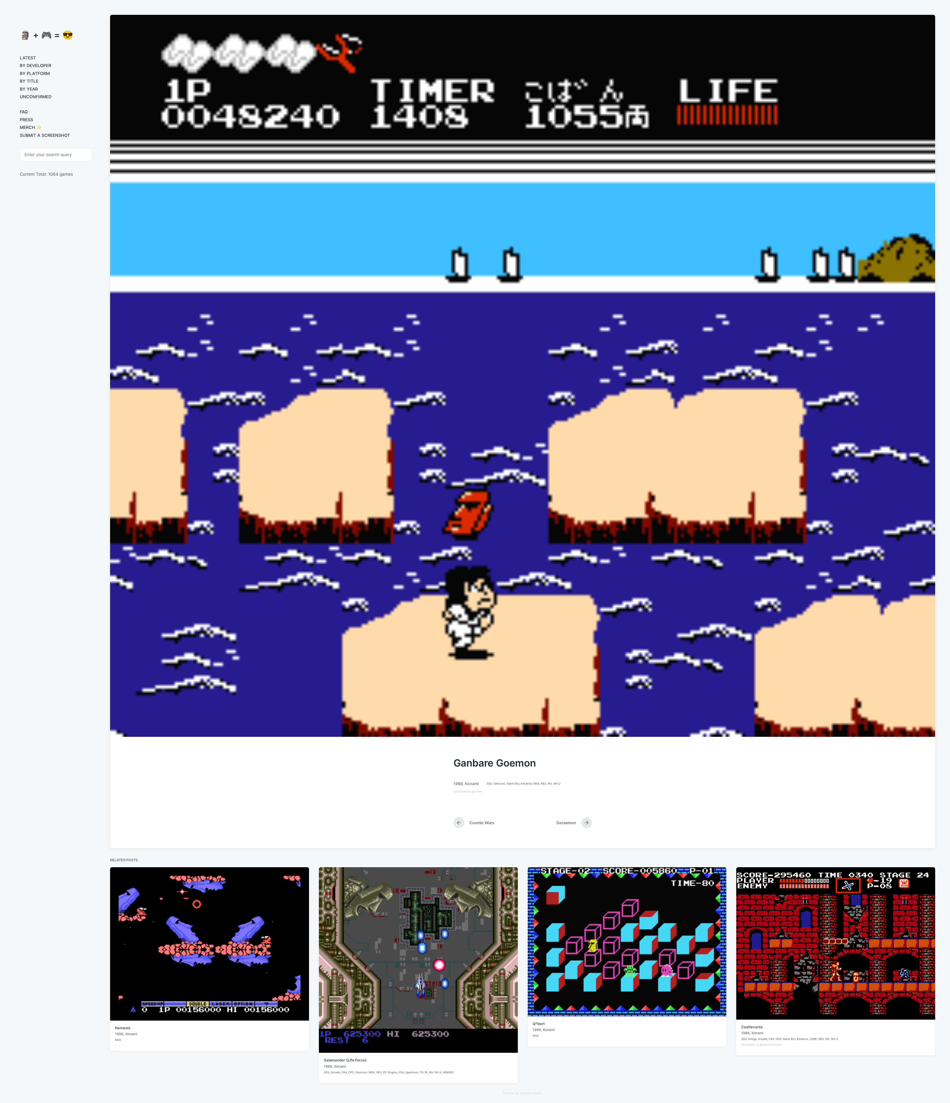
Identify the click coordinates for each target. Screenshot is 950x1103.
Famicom (499, 783)
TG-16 (424, 1072)
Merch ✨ (31, 127)
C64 (344, 1072)
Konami (472, 783)
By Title (29, 81)
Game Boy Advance (519, 783)
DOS (778, 1039)
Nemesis (122, 1028)
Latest (28, 57)
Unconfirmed (35, 96)
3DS (489, 783)
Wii (550, 783)
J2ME (813, 1039)
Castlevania (751, 1027)
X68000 (448, 1072)
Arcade (335, 1072)
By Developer (35, 65)
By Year (29, 89)
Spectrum (411, 1072)
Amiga (752, 1039)
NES (543, 783)
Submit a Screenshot (45, 135)
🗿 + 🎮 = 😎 (46, 35)
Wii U (556, 783)
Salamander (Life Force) (345, 1060)
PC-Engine (390, 1072)
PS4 (401, 1072)
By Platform (35, 73)
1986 (458, 783)
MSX (536, 783)
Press (26, 119)
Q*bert (539, 1023)
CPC (351, 1072)
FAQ (24, 111)
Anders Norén (531, 1093)
